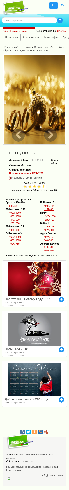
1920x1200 (15, 212)
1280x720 (49, 219)
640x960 (48, 240)
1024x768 (14, 243)
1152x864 (49, 209)
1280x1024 (50, 206)
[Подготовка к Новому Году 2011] (34, 279)
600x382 (13, 206)
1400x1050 (15, 240)
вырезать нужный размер (28, 177)
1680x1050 (15, 216)
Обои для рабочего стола (17, 47)
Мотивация (11, 37)
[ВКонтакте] (22, 432)
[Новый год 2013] (34, 329)
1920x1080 (50, 216)
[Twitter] (28, 432)
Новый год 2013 (16, 348)
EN (62, 5)
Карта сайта (49, 466)
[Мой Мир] (40, 432)
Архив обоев (57, 47)
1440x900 (14, 219)
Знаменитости (30, 37)
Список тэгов (13, 470)
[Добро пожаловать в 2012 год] (34, 379)
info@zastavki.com (52, 475)
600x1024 (49, 250)
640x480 (48, 247)
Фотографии (51, 37)
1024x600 (49, 230)
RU (53, 5)
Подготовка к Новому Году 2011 (28, 298)
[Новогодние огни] (34, 99)
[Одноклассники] (34, 432)
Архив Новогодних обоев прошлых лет (26, 50)
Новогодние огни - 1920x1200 (26, 173)
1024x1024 (50, 236)
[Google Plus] (46, 432)
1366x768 (49, 226)
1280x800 (14, 223)
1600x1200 (15, 236)
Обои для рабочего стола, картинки (29, 456)
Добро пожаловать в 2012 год (26, 398)
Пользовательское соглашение (23, 466)
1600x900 (14, 230)
